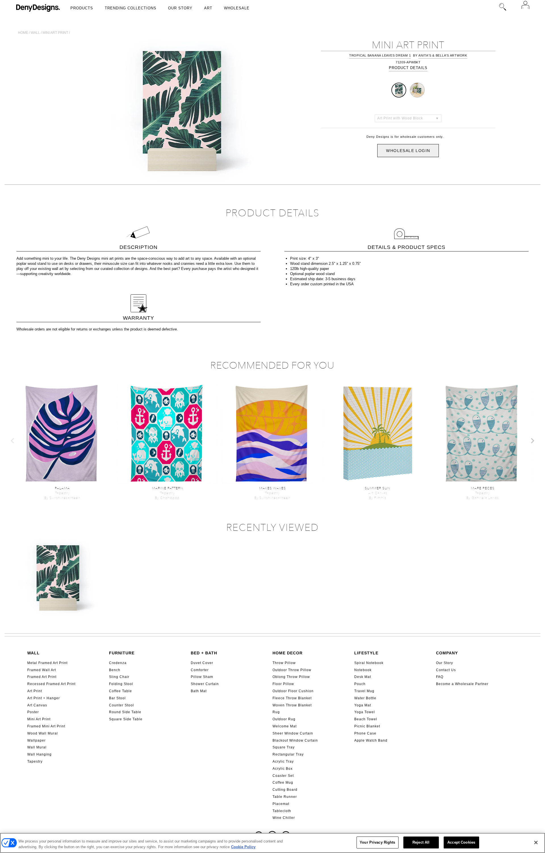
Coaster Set (283, 776)
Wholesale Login (408, 150)
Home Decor (287, 653)
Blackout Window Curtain (295, 740)
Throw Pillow (284, 663)
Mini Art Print (39, 719)
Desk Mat (362, 677)
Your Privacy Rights (377, 842)
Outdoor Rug (283, 719)
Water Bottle (365, 698)
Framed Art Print (41, 677)
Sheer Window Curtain (292, 733)
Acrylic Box (282, 769)
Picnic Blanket (367, 726)
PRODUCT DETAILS (408, 68)
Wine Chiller (283, 818)
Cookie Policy (243, 847)
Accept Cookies (461, 842)
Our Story (180, 8)
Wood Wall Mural (42, 733)
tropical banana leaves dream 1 (380, 55)
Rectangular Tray (288, 754)
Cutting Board (284, 790)
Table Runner (284, 797)
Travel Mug (364, 691)
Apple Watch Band (370, 740)
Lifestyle (366, 653)
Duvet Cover (202, 663)
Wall (35, 33)
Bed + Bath (204, 653)
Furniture (122, 653)
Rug (276, 712)
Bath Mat (199, 691)
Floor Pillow (283, 684)
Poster (33, 712)
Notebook (363, 670)
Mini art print (55, 33)
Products (81, 8)
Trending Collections (130, 8)
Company (447, 653)
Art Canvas (37, 705)
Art (208, 8)
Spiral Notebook (368, 663)
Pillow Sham (202, 677)
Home (23, 33)
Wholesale (237, 8)
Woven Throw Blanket (292, 705)
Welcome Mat (284, 726)
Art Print (34, 691)
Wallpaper (36, 740)
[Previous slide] (13, 441)
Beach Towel (365, 719)
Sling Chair (119, 677)
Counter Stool (121, 705)
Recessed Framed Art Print (51, 684)
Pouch (360, 684)
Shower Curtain (205, 684)
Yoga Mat (362, 705)
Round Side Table (125, 712)
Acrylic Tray (283, 761)
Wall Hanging (39, 754)
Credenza (118, 663)
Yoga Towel (364, 712)
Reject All (420, 842)
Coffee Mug (282, 783)
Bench (114, 670)
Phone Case (365, 733)
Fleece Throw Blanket (292, 698)
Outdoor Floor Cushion (293, 691)
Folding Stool (121, 684)
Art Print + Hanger (43, 698)
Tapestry (35, 761)
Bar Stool (117, 698)
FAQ (439, 677)
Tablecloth (281, 811)
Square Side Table (125, 719)
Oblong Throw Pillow (291, 677)
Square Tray (283, 747)
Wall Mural (37, 747)
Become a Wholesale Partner (462, 684)
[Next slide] (532, 441)
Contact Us (446, 670)
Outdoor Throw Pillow (291, 670)
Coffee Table (120, 691)
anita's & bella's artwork (442, 55)
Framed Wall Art (41, 670)
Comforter (200, 670)
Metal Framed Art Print (47, 663)
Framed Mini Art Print (46, 726)
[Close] (536, 842)
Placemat (280, 804)
